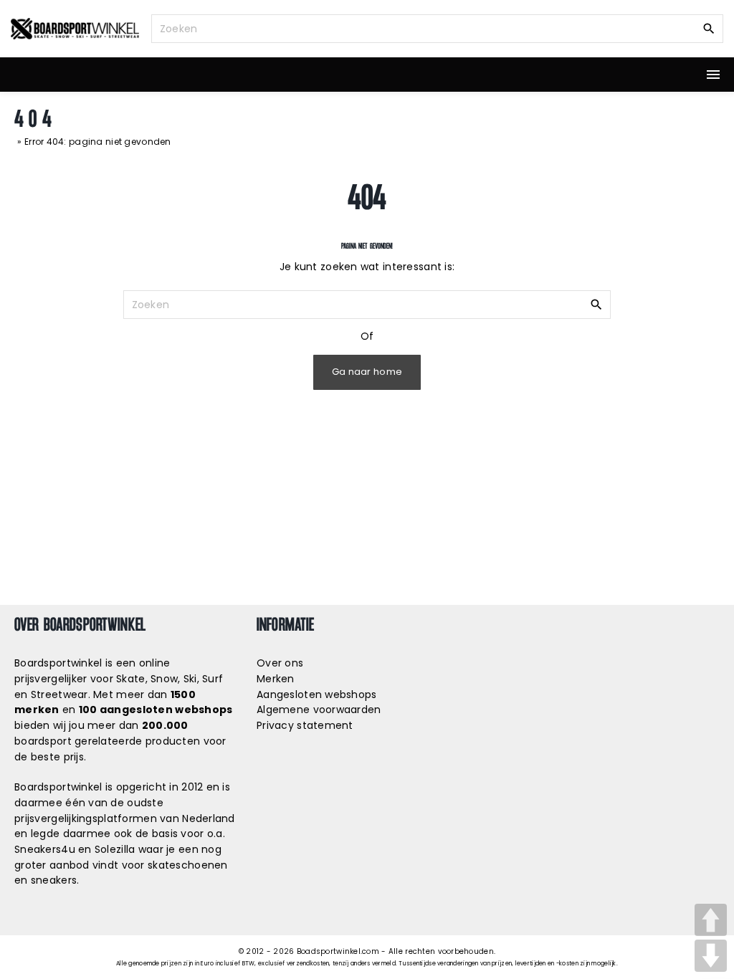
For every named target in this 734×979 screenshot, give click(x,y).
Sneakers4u (44, 849)
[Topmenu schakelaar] (713, 74)
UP (711, 920)
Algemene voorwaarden (319, 709)
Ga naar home (367, 371)
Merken (276, 679)
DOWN (711, 956)
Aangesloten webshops (317, 694)
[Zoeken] (709, 28)
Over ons (280, 663)
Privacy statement (305, 725)
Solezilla (115, 849)
